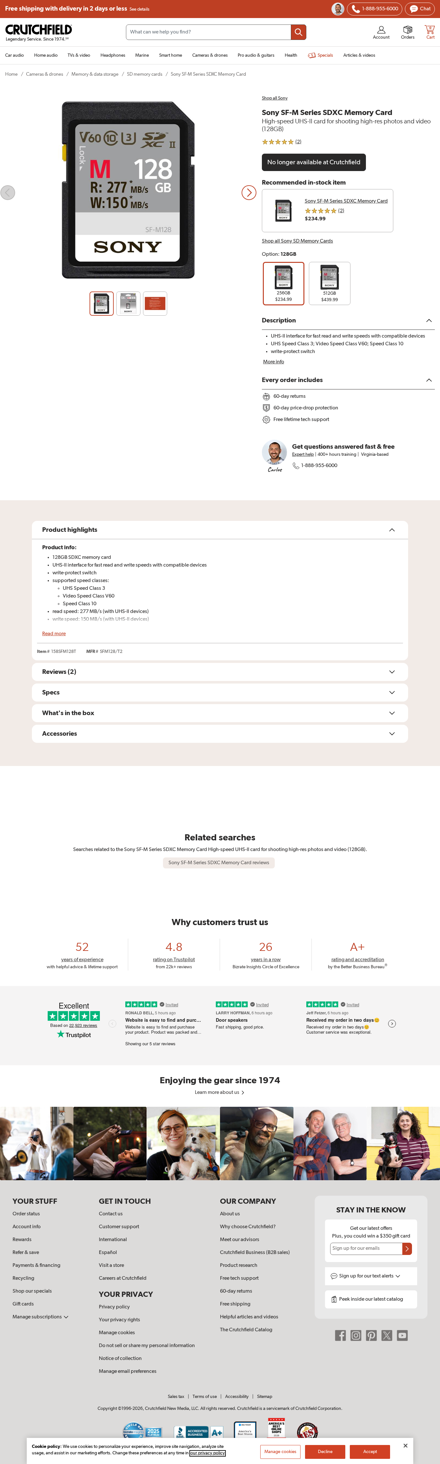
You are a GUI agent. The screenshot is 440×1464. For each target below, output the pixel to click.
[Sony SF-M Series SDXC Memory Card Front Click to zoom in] (128, 192)
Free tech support (239, 1278)
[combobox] (216, 32)
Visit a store (111, 1265)
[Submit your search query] (298, 32)
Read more (54, 633)
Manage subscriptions (38, 1317)
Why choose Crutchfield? (248, 1227)
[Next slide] (249, 192)
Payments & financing (36, 1265)
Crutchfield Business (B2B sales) (255, 1252)
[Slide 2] (128, 304)
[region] (220, 1143)
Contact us (111, 1214)
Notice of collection (120, 1358)
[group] (283, 283)
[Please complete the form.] (407, 1249)
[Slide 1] (102, 304)
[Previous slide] (7, 192)
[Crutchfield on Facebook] (340, 1335)
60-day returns (236, 1291)
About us (230, 1214)
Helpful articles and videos (249, 1317)
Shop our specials (32, 1291)
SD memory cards (144, 74)
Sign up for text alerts (367, 1276)
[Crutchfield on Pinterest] (371, 1335)
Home (11, 74)
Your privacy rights (119, 1320)
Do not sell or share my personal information (147, 1345)
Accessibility (237, 1396)
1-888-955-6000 (319, 465)
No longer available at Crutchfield (313, 162)
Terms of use (205, 1396)
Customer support (119, 1227)
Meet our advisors (239, 1239)
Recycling (23, 1278)
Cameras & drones (44, 74)
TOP (427, 1459)
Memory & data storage (95, 74)
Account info (27, 1227)
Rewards (22, 1239)
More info (273, 362)
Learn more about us (217, 1092)
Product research (238, 1265)
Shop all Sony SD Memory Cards (297, 241)
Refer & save (26, 1252)
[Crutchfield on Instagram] (355, 1335)
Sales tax (176, 1396)
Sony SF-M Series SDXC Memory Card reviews (218, 863)
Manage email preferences (128, 1371)
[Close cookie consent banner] (405, 1445)
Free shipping (77, 9)
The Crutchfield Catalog (246, 1330)
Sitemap (264, 1396)
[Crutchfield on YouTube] (402, 1335)
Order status (26, 1214)
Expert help (303, 454)
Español (108, 1252)
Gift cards (23, 1304)
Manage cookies (117, 1332)
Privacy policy (114, 1307)
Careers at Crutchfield (123, 1278)
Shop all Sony (275, 98)
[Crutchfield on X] (386, 1335)
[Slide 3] (155, 304)
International (113, 1239)
